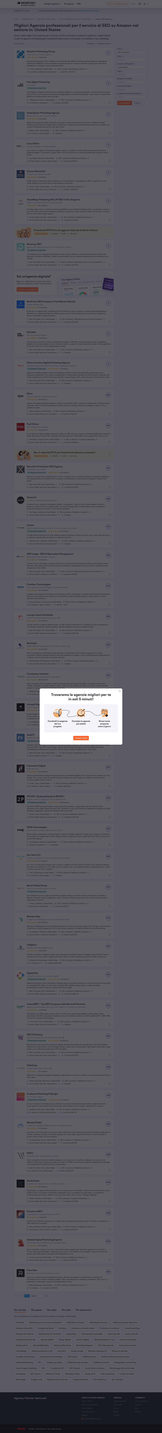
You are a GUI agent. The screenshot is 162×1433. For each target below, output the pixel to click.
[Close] (119, 691)
